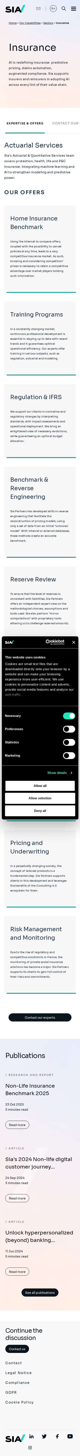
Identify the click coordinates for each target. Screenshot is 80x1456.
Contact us (17, 1349)
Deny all (40, 811)
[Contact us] (34, 8)
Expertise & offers (25, 123)
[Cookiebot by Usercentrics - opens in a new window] (47, 642)
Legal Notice (18, 1373)
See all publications (40, 1293)
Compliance (17, 1382)
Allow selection (40, 798)
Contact (13, 1363)
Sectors (48, 23)
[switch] (69, 729)
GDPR (11, 1392)
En (53, 8)
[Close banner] (73, 642)
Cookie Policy (19, 1402)
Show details (57, 773)
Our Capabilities (30, 23)
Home (13, 23)
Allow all (40, 786)
